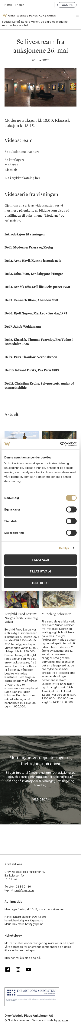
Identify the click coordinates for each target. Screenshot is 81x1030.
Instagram (18, 970)
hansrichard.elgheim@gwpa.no (24, 920)
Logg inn (67, 4)
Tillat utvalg (40, 571)
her (37, 178)
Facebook (8, 970)
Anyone (63, 1020)
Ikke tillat (40, 583)
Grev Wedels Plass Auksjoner (29, 15)
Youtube (29, 970)
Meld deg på (40, 799)
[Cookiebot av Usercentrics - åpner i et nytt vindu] (60, 444)
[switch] (71, 510)
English (19, 4)
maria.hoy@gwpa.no (31, 924)
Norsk (8, 4)
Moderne (11, 165)
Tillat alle (40, 559)
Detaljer (64, 547)
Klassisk (11, 170)
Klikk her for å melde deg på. (23, 957)
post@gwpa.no (24, 890)
